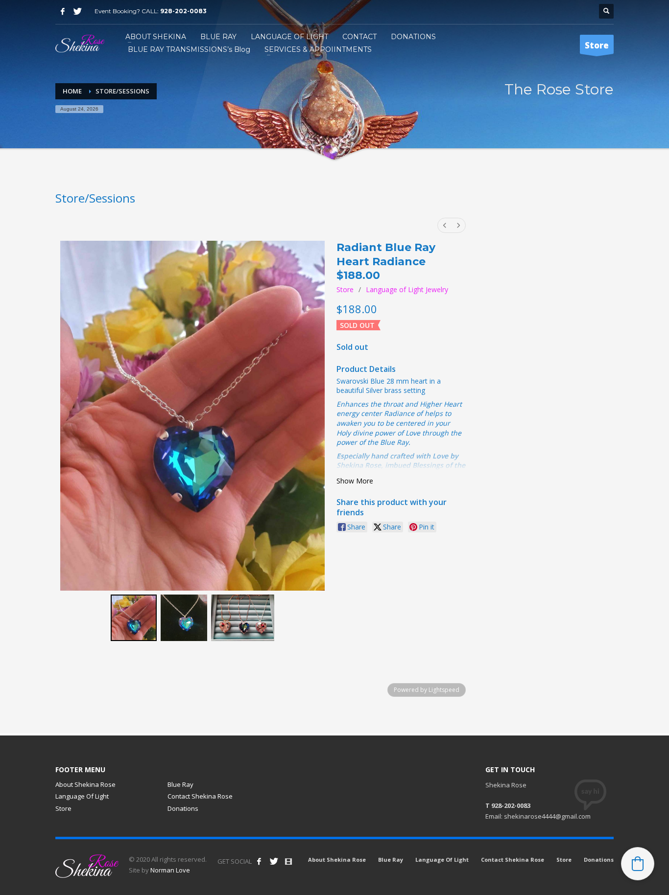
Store (345, 289)
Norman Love (170, 870)
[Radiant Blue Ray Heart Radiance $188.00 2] (242, 618)
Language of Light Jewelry (407, 289)
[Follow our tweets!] (273, 861)
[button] (637, 863)
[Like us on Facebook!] (259, 861)
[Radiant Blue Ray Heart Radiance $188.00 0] (134, 618)
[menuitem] (445, 225)
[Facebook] (62, 11)
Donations (182, 808)
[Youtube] (288, 861)
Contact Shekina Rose (200, 796)
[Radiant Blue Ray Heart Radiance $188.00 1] (184, 618)
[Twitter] (77, 11)
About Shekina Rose (85, 784)
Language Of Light (82, 796)
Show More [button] (354, 480)
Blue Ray (180, 784)
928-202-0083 (183, 11)
